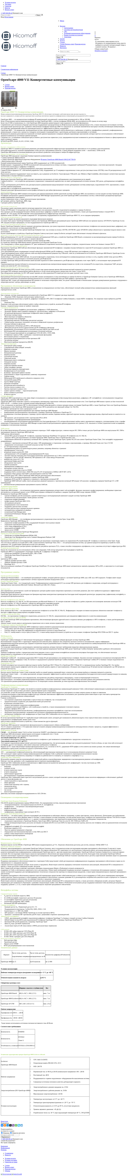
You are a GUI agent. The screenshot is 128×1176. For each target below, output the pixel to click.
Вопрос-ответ (69, 44)
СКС (65, 31)
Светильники (68, 28)
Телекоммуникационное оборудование (77, 33)
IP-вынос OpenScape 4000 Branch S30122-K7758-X (58, 159)
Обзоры (7, 1171)
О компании (9, 1153)
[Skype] (19, 1125)
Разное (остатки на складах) (73, 35)
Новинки (6, 1133)
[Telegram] (21, 1125)
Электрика (67, 37)
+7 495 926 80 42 (6, 13)
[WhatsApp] (16, 1125)
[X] (10, 1125)
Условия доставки (11, 1160)
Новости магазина (18, 1133)
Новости (8, 1155)
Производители (80, 44)
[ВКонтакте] (2, 1125)
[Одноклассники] (5, 1125)
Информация (5, 1148)
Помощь (3, 1150)
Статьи (62, 44)
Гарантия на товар (11, 1162)
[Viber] (13, 1125)
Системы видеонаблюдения (73, 30)
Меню (62, 21)
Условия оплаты (10, 1158)
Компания (4, 1146)
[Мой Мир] (7, 1125)
